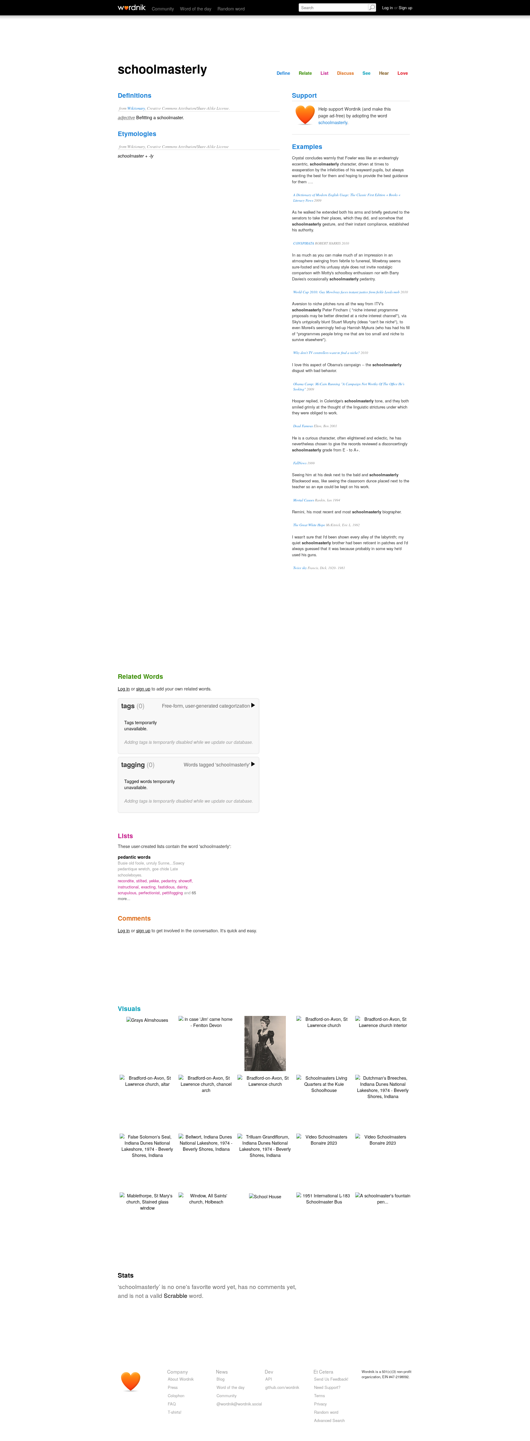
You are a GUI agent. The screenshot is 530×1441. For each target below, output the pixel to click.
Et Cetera (323, 1371)
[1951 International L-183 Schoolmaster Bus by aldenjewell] (323, 1198)
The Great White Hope (309, 525)
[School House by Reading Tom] (265, 1195)
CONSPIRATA (303, 243)
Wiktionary (136, 108)
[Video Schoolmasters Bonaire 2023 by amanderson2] (323, 1139)
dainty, (182, 887)
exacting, (149, 887)
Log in (124, 688)
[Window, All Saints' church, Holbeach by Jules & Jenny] (206, 1198)
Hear (384, 73)
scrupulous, (128, 892)
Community (163, 8)
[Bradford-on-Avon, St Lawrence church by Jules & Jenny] (323, 1021)
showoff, (186, 881)
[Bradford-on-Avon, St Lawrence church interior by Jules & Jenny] (382, 1021)
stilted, (142, 881)
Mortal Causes (303, 500)
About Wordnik (181, 1379)
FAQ (172, 1404)
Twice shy (300, 567)
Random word (231, 8)
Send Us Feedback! (331, 1379)
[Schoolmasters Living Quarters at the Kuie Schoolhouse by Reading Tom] (323, 1083)
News (222, 1371)
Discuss (345, 73)
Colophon (176, 1395)
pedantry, (170, 881)
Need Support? (327, 1387)
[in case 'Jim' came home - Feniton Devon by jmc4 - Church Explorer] (206, 1021)
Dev (269, 1371)
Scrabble (175, 1295)
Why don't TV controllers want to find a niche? (326, 352)
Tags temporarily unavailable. (140, 725)
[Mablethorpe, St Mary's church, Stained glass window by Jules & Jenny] (147, 1201)
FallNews (299, 463)
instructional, (129, 887)
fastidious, (167, 887)
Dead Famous (303, 426)
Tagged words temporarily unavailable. (149, 784)
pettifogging (173, 892)
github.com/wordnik (282, 1387)
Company (177, 1371)
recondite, (127, 881)
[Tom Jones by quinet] (265, 1052)
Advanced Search (329, 1420)
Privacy (320, 1404)
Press (173, 1387)
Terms (319, 1395)
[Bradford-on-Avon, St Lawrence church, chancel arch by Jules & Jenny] (206, 1083)
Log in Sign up (397, 7)
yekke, (155, 881)
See (367, 73)
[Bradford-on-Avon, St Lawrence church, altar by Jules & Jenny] (147, 1080)
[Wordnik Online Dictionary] (132, 7)
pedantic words (134, 857)
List (324, 73)
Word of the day (195, 8)
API (268, 1379)
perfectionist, (150, 892)
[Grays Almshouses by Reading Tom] (147, 1019)
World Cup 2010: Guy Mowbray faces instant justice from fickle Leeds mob (346, 292)
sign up (143, 688)
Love (403, 73)
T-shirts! (175, 1412)
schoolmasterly (332, 122)
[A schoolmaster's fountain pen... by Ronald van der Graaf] (382, 1198)
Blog (221, 1379)
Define (283, 73)
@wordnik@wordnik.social (239, 1404)
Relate (305, 73)
